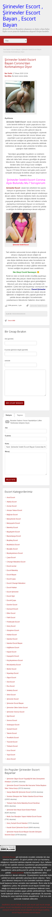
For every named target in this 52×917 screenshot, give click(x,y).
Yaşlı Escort (11, 755)
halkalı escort (21, 905)
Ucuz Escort (11, 750)
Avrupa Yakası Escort (14, 510)
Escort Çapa (11, 579)
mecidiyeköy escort (18, 907)
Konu (7, 444)
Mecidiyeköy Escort (14, 665)
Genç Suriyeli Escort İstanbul (17, 823)
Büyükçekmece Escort (15, 553)
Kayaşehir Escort (13, 656)
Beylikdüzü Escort (13, 545)
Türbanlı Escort (12, 746)
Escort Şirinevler (13, 592)
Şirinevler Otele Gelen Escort (17, 708)
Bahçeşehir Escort (13, 523)
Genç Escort (11, 626)
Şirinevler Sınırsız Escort (15, 712)
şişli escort (31, 905)
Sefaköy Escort (12, 690)
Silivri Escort (11, 695)
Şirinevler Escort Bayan (15, 703)
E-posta (8, 436)
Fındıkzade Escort (13, 622)
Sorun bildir (11, 320)
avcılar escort (20, 910)
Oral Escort (11, 682)
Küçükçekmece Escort (15, 660)
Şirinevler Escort (13, 699)
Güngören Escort (13, 630)
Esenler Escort (12, 605)
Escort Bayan (16, 49)
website (7, 361)
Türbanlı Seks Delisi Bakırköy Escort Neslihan (23, 803)
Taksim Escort (12, 733)
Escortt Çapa (11, 600)
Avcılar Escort (12, 506)
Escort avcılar (11, 566)
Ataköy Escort (12, 502)
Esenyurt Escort (12, 609)
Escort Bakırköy (12, 570)
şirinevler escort (33, 907)
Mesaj (7, 451)
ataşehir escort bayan (34, 910)
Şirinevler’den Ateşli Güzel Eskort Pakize (21, 810)
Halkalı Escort (12, 635)
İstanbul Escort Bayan (14, 643)
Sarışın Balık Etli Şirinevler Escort (19, 792)
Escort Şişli (11, 596)
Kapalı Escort (11, 652)
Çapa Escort (11, 557)
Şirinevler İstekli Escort (38, 306)
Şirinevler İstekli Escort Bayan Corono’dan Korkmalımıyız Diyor (20, 63)
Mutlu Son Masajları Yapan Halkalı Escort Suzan (24, 816)
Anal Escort (11, 497)
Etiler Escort (11, 613)
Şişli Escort (11, 716)
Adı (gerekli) (9, 339)
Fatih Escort (11, 617)
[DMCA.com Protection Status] (8, 851)
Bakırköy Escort (12, 527)
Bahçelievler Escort (14, 519)
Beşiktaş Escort (12, 540)
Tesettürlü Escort (13, 738)
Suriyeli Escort (12, 729)
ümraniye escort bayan (31, 913)
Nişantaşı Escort (12, 673)
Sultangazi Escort (13, 725)
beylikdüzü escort (9, 905)
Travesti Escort (12, 742)
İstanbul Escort (12, 639)
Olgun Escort (11, 678)
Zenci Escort (11, 759)
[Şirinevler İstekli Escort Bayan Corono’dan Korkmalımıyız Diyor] (21, 97)
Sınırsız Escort (12, 720)
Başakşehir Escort (13, 532)
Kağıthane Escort (13, 647)
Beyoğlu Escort (12, 549)
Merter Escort (11, 669)
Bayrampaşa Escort (14, 536)
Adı (6, 428)
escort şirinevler (17, 873)
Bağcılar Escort (12, 515)
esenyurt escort (9, 910)
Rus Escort (11, 686)
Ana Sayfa (6, 49)
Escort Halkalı (12, 587)
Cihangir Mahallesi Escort (16, 562)
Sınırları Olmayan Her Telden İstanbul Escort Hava (25, 796)
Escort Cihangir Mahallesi (16, 583)
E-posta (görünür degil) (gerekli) (16, 350)
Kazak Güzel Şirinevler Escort (17, 827)
